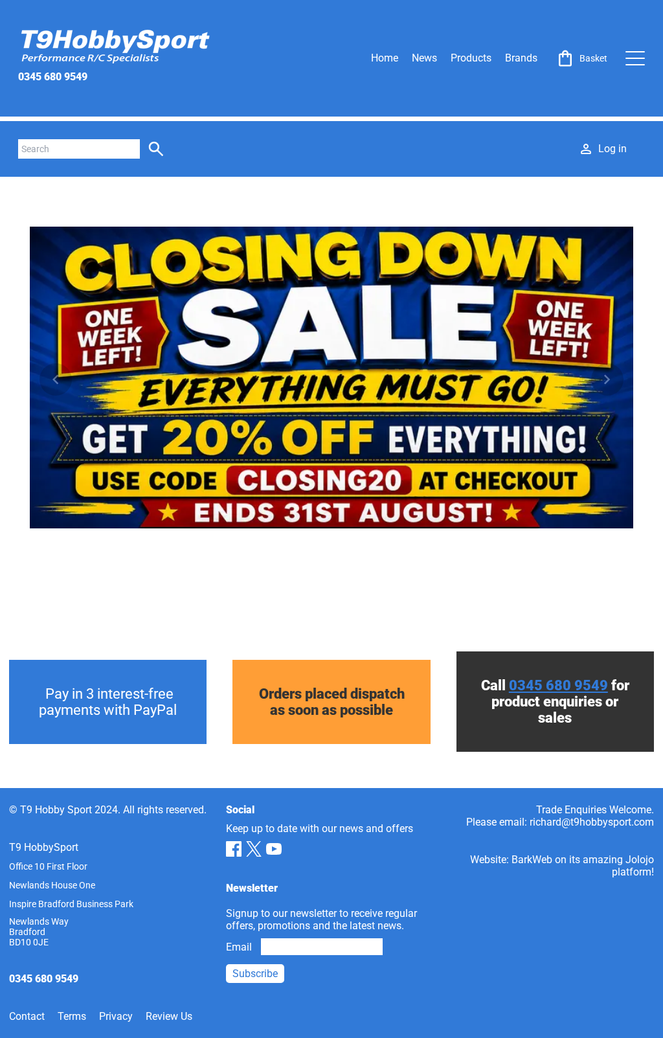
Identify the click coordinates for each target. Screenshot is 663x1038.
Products (471, 58)
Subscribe (255, 973)
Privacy (116, 1016)
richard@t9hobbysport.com (592, 822)
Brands (521, 58)
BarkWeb (531, 859)
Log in (612, 148)
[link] (581, 58)
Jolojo (639, 859)
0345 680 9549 (52, 77)
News (424, 58)
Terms (72, 1016)
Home (384, 58)
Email (239, 947)
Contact (27, 1016)
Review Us (169, 1016)
